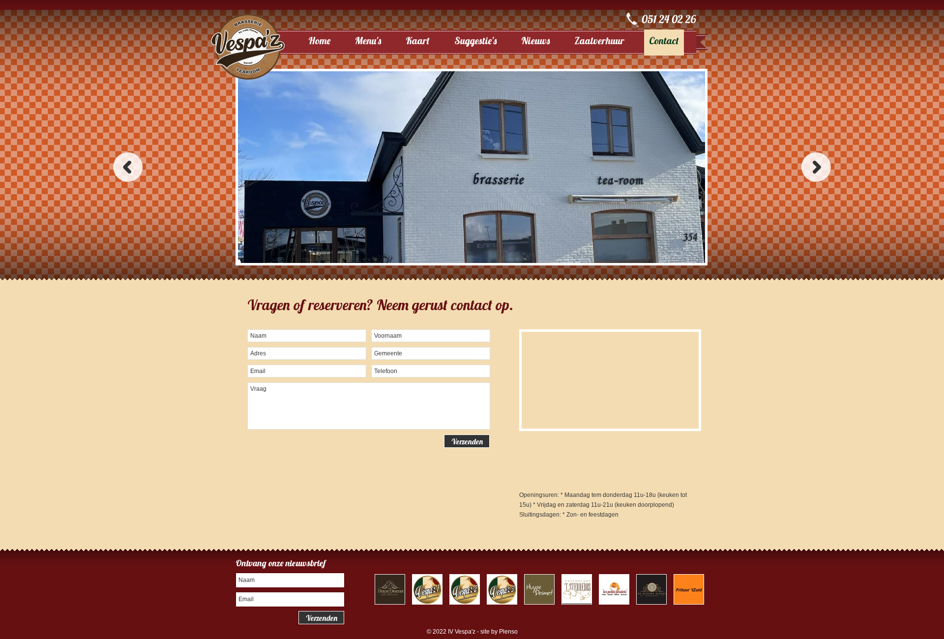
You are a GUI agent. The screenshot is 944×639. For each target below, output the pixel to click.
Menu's (368, 40)
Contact (664, 40)
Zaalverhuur (599, 40)
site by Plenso (499, 631)
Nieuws (535, 40)
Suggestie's (475, 40)
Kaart (418, 40)
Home (319, 40)
